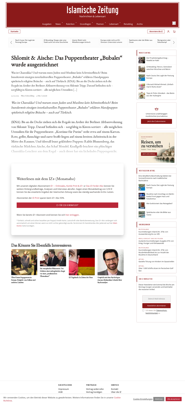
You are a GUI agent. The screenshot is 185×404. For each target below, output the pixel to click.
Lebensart (113, 24)
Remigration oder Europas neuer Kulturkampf (170, 41)
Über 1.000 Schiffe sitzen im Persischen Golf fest (156, 269)
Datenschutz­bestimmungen (156, 311)
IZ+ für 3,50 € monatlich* (67, 205)
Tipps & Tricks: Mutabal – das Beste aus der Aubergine (160, 94)
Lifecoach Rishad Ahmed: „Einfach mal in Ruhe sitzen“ (159, 85)
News (58, 24)
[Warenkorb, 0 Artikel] (174, 31)
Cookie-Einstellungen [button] (143, 399)
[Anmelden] (168, 31)
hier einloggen (72, 214)
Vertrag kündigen (94, 392)
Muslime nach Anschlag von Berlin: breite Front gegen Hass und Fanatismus (160, 196)
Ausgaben (46, 24)
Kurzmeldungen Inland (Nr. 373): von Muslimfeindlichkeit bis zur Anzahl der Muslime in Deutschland (154, 252)
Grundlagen (85, 24)
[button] (174, 23)
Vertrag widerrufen (95, 389)
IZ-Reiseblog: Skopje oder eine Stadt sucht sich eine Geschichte (56, 41)
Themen (100, 24)
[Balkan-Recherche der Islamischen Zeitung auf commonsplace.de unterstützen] (156, 162)
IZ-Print (35, 198)
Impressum (63, 389)
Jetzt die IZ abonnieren (156, 121)
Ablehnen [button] (159, 399)
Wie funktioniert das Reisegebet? (159, 203)
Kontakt (114, 389)
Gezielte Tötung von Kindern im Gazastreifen (156, 261)
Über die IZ (116, 392)
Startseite (14, 31)
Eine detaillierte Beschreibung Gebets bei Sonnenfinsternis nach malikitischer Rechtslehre (155, 178)
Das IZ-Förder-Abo (94, 185)
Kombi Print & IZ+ (74, 185)
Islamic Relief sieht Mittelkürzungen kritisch (81, 41)
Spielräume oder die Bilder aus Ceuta (140, 41)
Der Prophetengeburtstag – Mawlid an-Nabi (157, 59)
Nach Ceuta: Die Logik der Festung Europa (25, 41)
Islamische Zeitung (92, 9)
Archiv (140, 24)
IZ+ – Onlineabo (57, 185)
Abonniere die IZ (156, 31)
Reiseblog (128, 24)
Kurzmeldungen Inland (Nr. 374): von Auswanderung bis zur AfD (153, 233)
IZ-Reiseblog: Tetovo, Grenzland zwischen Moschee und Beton (159, 68)
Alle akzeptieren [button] (173, 399)
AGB (60, 392)
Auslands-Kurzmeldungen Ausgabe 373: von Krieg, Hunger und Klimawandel (156, 242)
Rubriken (70, 24)
